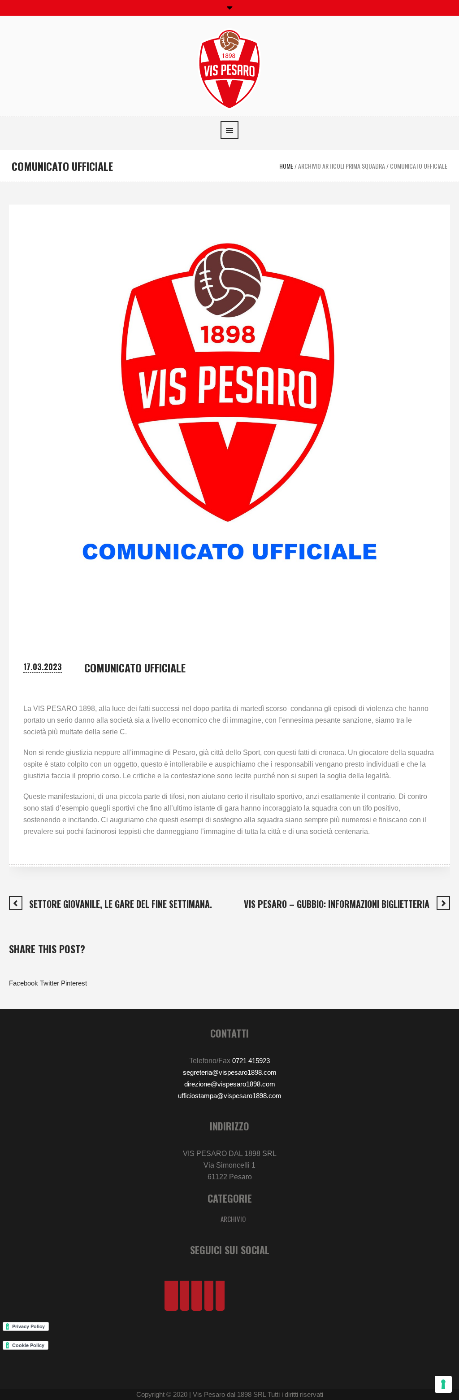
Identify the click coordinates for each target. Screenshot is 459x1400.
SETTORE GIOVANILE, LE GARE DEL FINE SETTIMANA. (120, 904)
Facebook (23, 983)
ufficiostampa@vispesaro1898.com (229, 1095)
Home (286, 165)
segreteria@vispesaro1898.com (230, 1072)
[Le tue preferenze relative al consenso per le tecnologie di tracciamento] (443, 1384)
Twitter (49, 983)
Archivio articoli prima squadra (341, 165)
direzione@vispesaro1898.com (229, 1084)
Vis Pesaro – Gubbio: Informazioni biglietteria (336, 904)
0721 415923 (251, 1060)
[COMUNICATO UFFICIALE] (229, 424)
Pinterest (74, 983)
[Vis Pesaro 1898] (229, 68)
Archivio (233, 1219)
